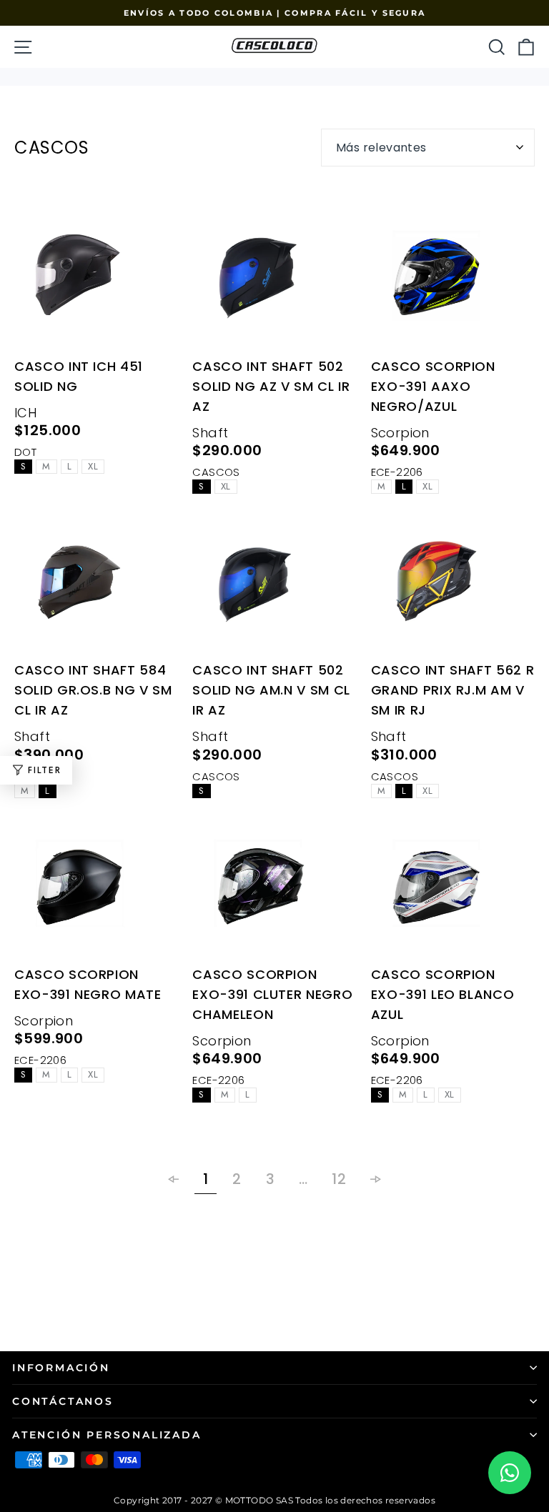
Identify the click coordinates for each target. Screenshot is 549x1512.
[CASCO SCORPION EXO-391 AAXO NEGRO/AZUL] (453, 281)
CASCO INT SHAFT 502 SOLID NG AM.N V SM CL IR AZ (271, 690)
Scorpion (400, 433)
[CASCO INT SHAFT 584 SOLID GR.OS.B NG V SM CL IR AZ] (96, 585)
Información (61, 1367)
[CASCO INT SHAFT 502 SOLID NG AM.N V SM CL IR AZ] (274, 585)
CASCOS (215, 471)
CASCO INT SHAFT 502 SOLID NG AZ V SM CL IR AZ (271, 386)
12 (339, 1179)
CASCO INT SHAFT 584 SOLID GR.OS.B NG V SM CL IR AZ (93, 690)
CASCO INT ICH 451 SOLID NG (78, 376)
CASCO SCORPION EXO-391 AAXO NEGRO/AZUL (433, 386)
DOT (25, 451)
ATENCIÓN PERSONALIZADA (107, 1434)
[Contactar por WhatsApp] (509, 1472)
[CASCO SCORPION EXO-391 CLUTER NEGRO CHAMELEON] (274, 890)
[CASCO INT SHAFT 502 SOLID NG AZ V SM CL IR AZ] (274, 281)
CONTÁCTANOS (63, 1401)
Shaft (210, 433)
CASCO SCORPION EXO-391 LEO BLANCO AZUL (443, 994)
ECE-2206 (397, 471)
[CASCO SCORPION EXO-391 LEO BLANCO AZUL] (453, 890)
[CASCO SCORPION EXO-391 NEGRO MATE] (96, 890)
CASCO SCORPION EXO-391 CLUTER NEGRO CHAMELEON (272, 994)
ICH (25, 413)
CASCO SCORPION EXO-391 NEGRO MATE (88, 984)
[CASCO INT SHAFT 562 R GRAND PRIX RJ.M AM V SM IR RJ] (453, 585)
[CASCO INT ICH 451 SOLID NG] (96, 281)
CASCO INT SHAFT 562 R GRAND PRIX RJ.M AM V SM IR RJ (453, 690)
